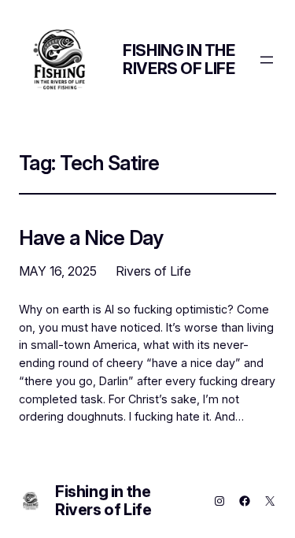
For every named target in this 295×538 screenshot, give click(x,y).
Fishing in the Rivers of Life (178, 59)
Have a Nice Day (91, 237)
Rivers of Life (153, 271)
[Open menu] (266, 59)
